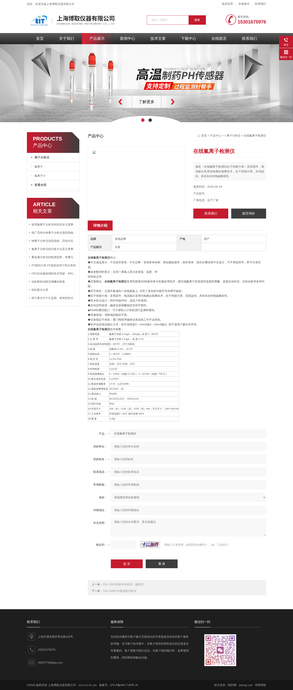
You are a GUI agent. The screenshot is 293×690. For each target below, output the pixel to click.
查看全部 (40, 184)
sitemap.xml (246, 685)
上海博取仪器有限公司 (60, 4)
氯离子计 (40, 175)
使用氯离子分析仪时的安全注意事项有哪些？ (54, 224)
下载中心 (188, 38)
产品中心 (215, 135)
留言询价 (248, 213)
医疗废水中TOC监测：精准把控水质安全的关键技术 (54, 298)
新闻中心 (127, 38)
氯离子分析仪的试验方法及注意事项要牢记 (54, 249)
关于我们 (66, 38)
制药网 (232, 685)
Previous (112, 102)
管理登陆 (260, 685)
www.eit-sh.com (87, 685)
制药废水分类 (39, 289)
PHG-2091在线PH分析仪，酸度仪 (123, 584)
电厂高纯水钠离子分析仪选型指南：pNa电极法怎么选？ (54, 232)
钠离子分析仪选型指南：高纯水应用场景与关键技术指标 (54, 240)
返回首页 (227, 3)
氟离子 (38, 166)
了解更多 (146, 102)
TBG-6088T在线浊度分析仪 (119, 590)
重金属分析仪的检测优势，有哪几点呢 (54, 257)
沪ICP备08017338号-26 (124, 685)
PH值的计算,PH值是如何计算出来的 (53, 265)
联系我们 (260, 3)
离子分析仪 (41, 157)
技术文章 (158, 38)
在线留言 (244, 3)
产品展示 (97, 38)
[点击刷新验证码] (150, 544)
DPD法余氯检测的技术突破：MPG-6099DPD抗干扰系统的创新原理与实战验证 (54, 273)
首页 (40, 38)
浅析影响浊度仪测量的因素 (48, 281)
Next (181, 102)
